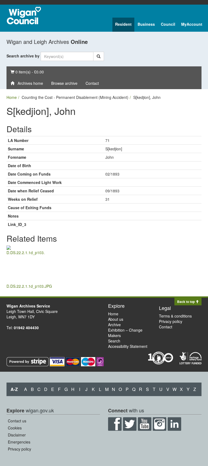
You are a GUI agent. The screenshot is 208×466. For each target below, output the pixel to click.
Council (168, 24)
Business (146, 24)
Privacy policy (170, 321)
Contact (92, 83)
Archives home (28, 83)
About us (115, 319)
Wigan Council (23, 16)
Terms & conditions (175, 316)
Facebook (115, 424)
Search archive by (23, 56)
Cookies (15, 428)
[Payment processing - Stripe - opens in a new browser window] (28, 361)
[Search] (98, 56)
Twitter (129, 424)
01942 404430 (26, 327)
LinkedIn (174, 424)
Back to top (186, 301)
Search (114, 341)
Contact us (17, 420)
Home (11, 97)
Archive (114, 324)
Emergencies (19, 442)
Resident (123, 24)
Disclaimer (17, 435)
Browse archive (64, 83)
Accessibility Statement (127, 346)
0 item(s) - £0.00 (27, 72)
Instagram (159, 424)
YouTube (144, 424)
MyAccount (191, 24)
